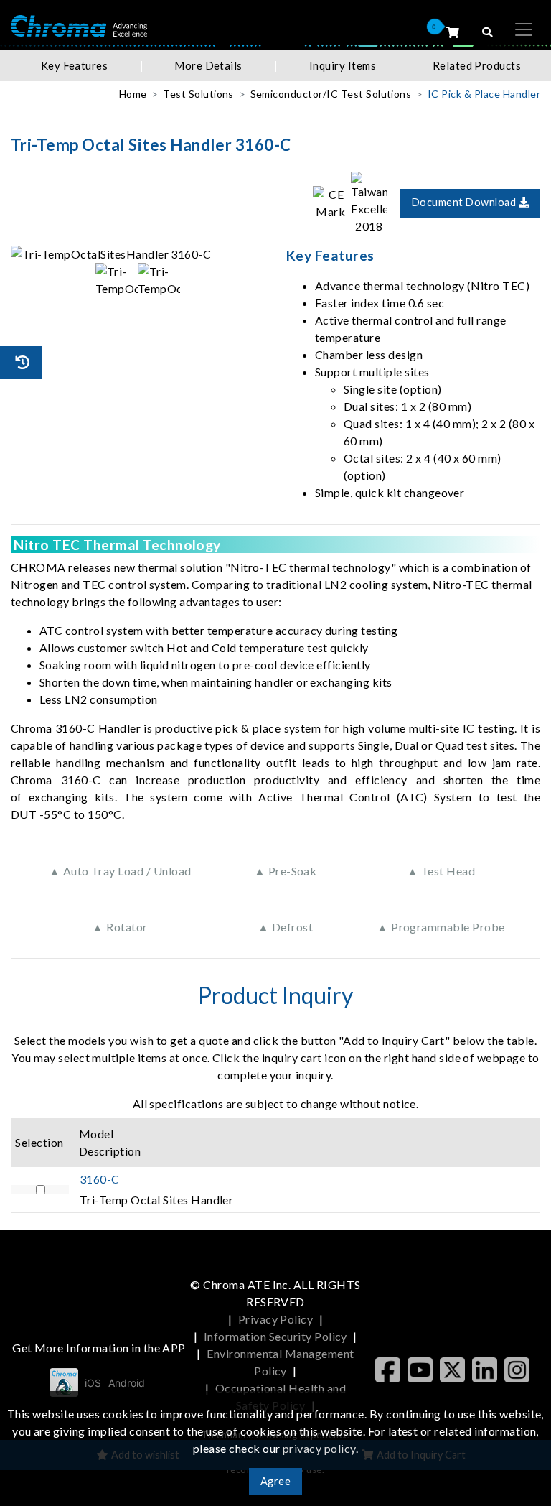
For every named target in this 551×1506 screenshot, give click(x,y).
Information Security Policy (275, 1336)
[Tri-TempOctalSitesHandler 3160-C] (138, 254)
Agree (275, 1481)
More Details (208, 65)
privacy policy (319, 1448)
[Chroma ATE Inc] (79, 25)
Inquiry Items (342, 65)
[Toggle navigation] (524, 29)
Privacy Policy (276, 1319)
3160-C (100, 1179)
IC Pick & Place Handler (484, 94)
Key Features (74, 65)
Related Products (477, 65)
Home (133, 94)
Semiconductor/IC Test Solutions (331, 94)
